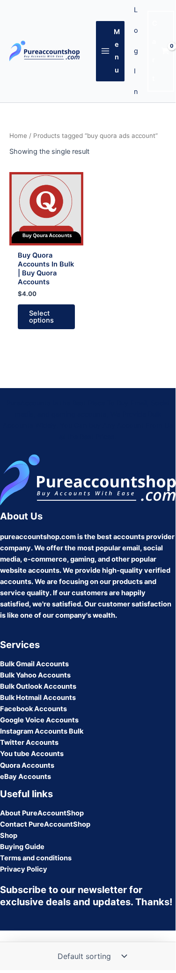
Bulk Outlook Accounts (38, 686)
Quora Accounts (27, 765)
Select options (41, 316)
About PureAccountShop (42, 813)
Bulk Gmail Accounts (34, 664)
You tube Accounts (32, 754)
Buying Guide (22, 847)
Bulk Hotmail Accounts (38, 697)
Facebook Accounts (33, 709)
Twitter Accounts (29, 742)
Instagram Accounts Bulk (41, 731)
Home (18, 135)
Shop (8, 835)
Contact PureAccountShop (45, 824)
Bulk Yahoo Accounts (35, 675)
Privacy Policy (23, 869)
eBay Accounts (25, 776)
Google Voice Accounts (39, 720)
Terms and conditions (36, 858)
